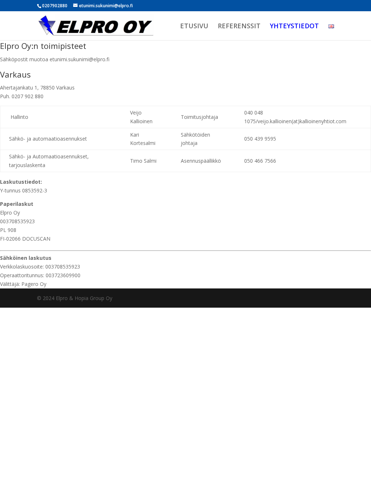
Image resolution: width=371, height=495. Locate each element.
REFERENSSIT (239, 26)
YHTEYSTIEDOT (294, 26)
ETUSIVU (194, 26)
